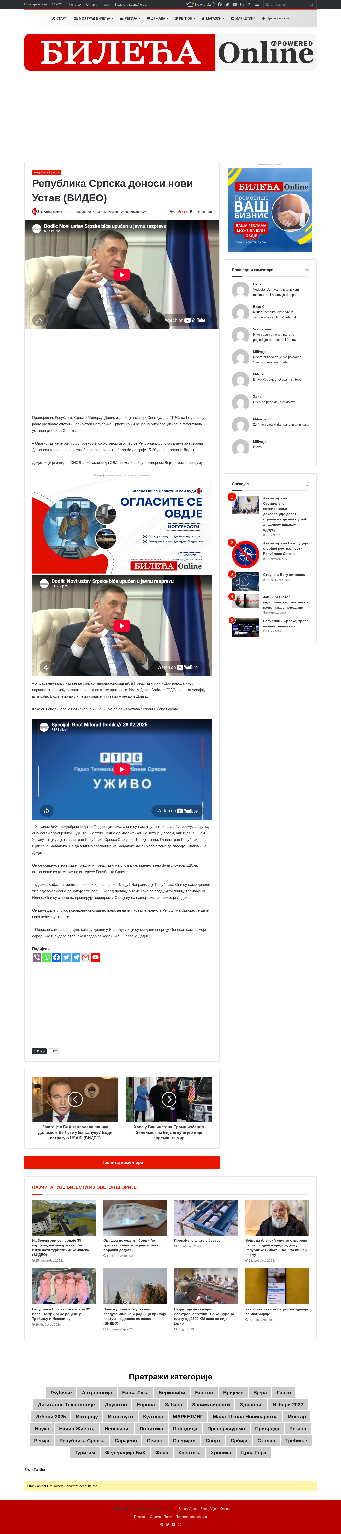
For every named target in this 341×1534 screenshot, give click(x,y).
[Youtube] (95, 957)
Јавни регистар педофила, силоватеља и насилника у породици (286, 602)
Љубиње (61, 1393)
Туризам (85, 1453)
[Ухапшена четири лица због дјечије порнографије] (277, 1286)
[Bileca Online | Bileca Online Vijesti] (170, 52)
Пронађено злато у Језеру (197, 1240)
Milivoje (259, 352)
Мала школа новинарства (245, 1417)
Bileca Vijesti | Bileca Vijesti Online (204, 1509)
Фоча (161, 1453)
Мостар (297, 1417)
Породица (185, 1429)
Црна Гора (253, 1453)
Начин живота (77, 1429)
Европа (146, 1405)
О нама (91, 4)
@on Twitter (35, 1470)
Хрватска (189, 1453)
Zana (257, 397)
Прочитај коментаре (122, 1162)
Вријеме (233, 1393)
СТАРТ (61, 18)
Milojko (259, 374)
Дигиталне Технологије (66, 1405)
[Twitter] (66, 957)
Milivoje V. (261, 419)
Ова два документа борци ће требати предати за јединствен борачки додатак (130, 1245)
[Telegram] (76, 957)
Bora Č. (259, 307)
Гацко (284, 1393)
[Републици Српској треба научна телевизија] (245, 627)
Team (106, 4)
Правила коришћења (130, 4)
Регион (185, 18)
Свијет (155, 1441)
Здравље (251, 1405)
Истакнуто (120, 1417)
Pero (257, 284)
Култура (153, 1417)
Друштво (116, 1405)
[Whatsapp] (46, 957)
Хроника (221, 1453)
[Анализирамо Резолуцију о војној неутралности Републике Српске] (245, 554)
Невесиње (117, 1429)
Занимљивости (211, 1405)
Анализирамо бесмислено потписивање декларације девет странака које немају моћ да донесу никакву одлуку (285, 514)
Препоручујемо (226, 1429)
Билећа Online (51, 212)
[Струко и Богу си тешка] (245, 581)
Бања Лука (135, 1393)
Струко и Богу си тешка (284, 575)
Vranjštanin (262, 329)
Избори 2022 (288, 1405)
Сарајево (126, 1441)
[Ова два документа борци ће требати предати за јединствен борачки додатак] (135, 1218)
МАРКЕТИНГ (244, 18)
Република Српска (46, 172)
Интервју (87, 1417)
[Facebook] (56, 957)
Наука (42, 1429)
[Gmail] (85, 957)
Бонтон (204, 1393)
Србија (239, 1441)
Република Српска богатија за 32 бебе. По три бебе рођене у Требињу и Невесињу (61, 1314)
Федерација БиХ (125, 1453)
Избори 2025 (50, 1417)
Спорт (213, 1441)
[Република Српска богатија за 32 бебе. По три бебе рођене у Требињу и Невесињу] (64, 1286)
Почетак (75, 4)
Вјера (260, 1393)
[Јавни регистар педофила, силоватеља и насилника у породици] (245, 601)
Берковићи (172, 1393)
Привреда (267, 1429)
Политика (151, 1429)
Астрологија (97, 1393)
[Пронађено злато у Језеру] (206, 1218)
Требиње (296, 1441)
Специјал (184, 1441)
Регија (41, 1441)
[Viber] (37, 957)
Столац (266, 1441)
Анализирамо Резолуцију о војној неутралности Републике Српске (285, 548)
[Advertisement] (170, 119)
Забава (173, 1405)
